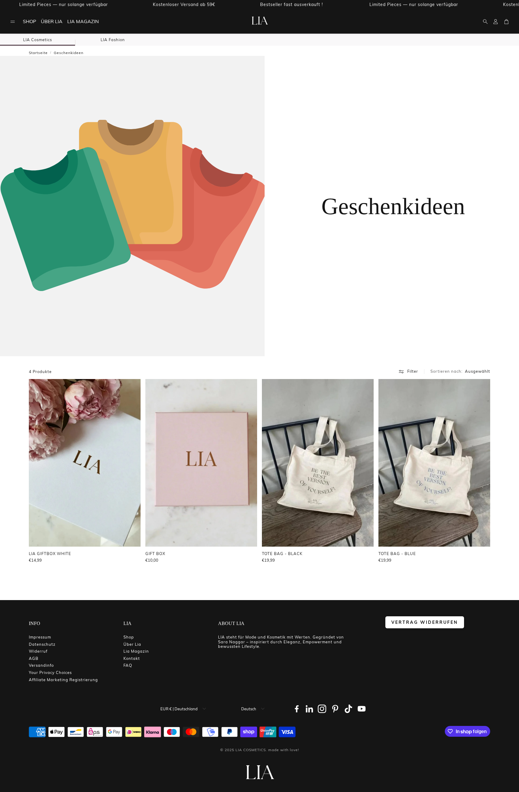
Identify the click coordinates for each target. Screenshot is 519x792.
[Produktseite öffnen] (85, 463)
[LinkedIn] (309, 708)
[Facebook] (297, 709)
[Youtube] (361, 709)
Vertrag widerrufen (424, 622)
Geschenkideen (68, 52)
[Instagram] (322, 709)
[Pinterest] (335, 709)
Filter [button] (412, 371)
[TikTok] (348, 709)
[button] (13, 21)
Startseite (38, 52)
